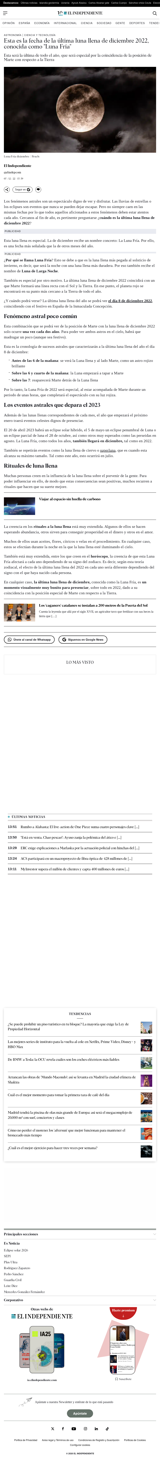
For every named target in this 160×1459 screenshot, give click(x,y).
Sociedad (104, 23)
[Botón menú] (5, 13)
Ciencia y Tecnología (40, 35)
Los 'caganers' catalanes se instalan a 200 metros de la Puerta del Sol (93, 605)
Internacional (65, 23)
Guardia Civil (12, 1280)
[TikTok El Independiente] (107, 1429)
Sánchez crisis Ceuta (140, 2)
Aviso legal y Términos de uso (58, 1440)
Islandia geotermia (49, 2)
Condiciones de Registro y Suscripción (98, 1440)
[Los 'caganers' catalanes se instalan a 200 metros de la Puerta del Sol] (19, 612)
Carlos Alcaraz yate (99, 2)
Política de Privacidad (25, 1440)
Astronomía (12, 35)
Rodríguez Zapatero (17, 1268)
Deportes (137, 23)
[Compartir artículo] (7, 190)
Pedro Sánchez (13, 1274)
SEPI (7, 1256)
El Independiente (17, 166)
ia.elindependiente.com (42, 1380)
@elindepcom (12, 172)
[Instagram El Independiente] (85, 1429)
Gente (120, 23)
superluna (108, 450)
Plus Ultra (10, 1262)
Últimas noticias (29, 2)
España (24, 23)
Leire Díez (10, 1286)
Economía (42, 23)
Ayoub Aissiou (79, 2)
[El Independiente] (80, 13)
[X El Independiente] (52, 1429)
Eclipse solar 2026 (16, 1250)
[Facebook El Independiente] (63, 1429)
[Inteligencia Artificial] (42, 1372)
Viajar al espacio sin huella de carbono (69, 499)
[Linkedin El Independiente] (96, 1429)
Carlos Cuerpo (119, 2)
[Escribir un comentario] (38, 190)
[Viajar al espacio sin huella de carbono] (19, 506)
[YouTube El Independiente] (74, 1429)
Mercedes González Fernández (24, 1292)
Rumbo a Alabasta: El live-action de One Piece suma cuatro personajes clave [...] (80, 827)
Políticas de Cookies (135, 1440)
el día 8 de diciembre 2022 (130, 301)
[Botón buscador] (155, 13)
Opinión (9, 23)
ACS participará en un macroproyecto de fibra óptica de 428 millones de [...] (76, 858)
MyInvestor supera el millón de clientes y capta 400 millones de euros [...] (75, 869)
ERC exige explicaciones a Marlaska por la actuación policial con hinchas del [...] (80, 848)
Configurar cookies (80, 1444)
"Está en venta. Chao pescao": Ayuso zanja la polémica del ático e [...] (71, 837)
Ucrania (65, 2)
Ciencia (87, 23)
